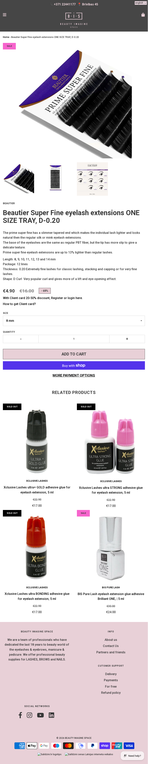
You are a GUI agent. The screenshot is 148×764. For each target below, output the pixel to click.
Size (5, 313)
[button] (141, 3)
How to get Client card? (19, 304)
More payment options (74, 375)
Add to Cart (73, 354)
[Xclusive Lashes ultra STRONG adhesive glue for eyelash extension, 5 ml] (111, 441)
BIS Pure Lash (111, 587)
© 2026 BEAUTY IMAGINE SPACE (74, 738)
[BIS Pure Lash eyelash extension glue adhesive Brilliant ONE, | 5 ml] (111, 548)
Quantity (9, 332)
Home (6, 37)
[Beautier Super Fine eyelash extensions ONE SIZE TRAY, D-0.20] (18, 177)
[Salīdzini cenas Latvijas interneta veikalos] (89, 754)
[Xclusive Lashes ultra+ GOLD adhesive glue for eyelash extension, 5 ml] (37, 441)
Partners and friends (110, 652)
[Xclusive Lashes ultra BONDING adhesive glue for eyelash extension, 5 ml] (37, 548)
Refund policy (111, 693)
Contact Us (111, 646)
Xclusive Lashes (37, 480)
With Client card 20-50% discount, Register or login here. (43, 298)
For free (111, 686)
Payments (111, 680)
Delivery (111, 674)
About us (111, 640)
